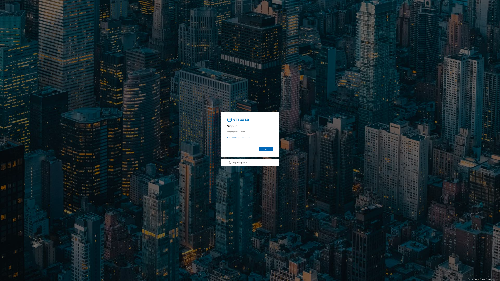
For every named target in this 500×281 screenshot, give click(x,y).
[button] (250, 162)
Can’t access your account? (238, 137)
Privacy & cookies (486, 279)
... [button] (497, 278)
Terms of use (472, 279)
